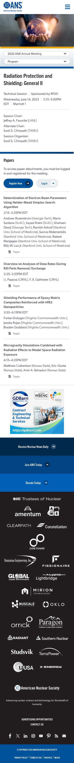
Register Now (15, 183)
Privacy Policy (21, 757)
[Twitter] (18, 736)
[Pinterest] (48, 736)
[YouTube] (41, 736)
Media (57, 757)
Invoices (48, 757)
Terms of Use (36, 757)
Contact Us (37, 724)
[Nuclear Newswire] (56, 736)
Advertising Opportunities (37, 719)
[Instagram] (33, 736)
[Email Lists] (64, 736)
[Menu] (67, 7)
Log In (44, 183)
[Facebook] (10, 736)
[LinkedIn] (25, 736)
